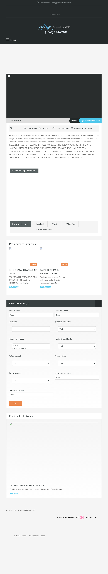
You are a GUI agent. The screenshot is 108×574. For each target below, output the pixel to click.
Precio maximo (15, 373)
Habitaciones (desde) (63, 339)
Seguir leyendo (56, 489)
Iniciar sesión (55, 15)
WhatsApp (71, 224)
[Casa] (31, 345)
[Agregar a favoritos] (9, 77)
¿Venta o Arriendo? (63, 322)
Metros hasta (16, 390)
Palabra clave (14, 310)
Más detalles (24, 283)
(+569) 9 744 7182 (56, 32)
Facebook (40, 224)
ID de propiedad (61, 310)
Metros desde (63, 373)
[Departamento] (31, 348)
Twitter (55, 224)
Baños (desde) (15, 356)
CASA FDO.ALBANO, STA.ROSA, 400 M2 (28, 485)
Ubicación (13, 322)
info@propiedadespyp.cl (61, 2)
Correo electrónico (44, 229)
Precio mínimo (60, 356)
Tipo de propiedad (16, 339)
